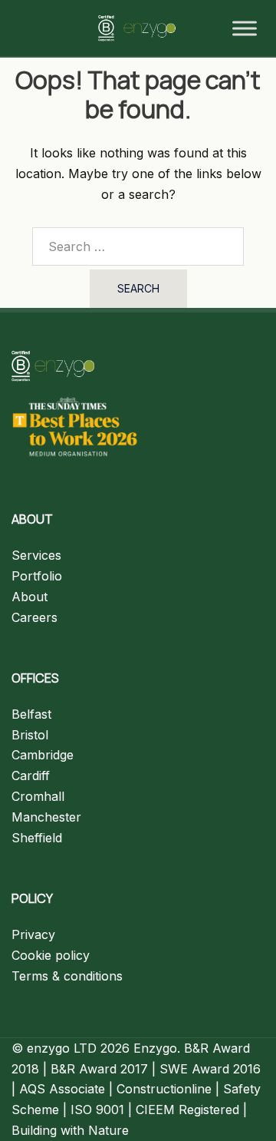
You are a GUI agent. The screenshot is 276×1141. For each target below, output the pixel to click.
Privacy (33, 934)
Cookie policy (51, 955)
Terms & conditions (67, 976)
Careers (35, 617)
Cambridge (43, 754)
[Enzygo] (137, 27)
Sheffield (37, 837)
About (30, 596)
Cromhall (38, 796)
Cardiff (31, 775)
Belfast (31, 714)
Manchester (46, 817)
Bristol (30, 734)
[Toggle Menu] (244, 28)
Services (36, 555)
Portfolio (37, 576)
